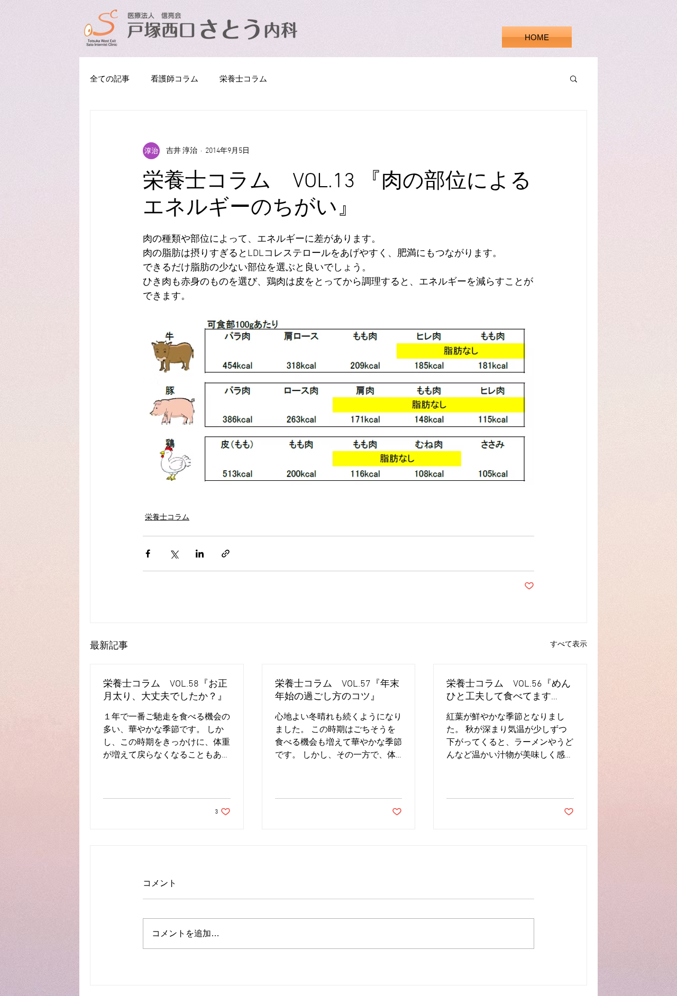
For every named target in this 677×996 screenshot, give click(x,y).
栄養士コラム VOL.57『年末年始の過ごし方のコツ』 (337, 690)
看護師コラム (174, 78)
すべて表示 (568, 644)
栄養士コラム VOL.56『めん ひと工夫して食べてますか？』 (508, 690)
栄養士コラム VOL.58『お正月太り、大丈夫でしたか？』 (165, 690)
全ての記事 (110, 78)
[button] (574, 78)
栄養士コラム (243, 78)
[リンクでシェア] (226, 554)
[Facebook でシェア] (148, 554)
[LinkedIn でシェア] (200, 554)
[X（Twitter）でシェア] (174, 554)
